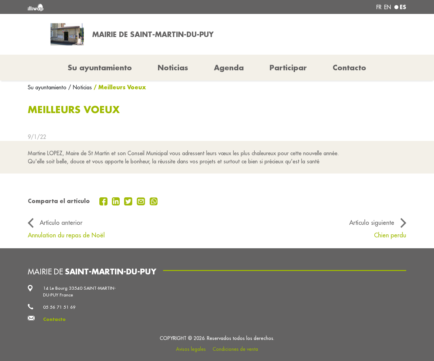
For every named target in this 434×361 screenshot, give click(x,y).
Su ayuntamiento (48, 87)
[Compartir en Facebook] (104, 200)
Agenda (229, 67)
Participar (288, 67)
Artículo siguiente (371, 223)
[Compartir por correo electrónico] (141, 200)
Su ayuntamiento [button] (100, 67)
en (387, 7)
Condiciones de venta (235, 349)
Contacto (349, 67)
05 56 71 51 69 (59, 307)
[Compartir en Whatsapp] (153, 200)
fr (378, 7)
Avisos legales (191, 349)
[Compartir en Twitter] (129, 200)
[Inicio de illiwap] (104, 7)
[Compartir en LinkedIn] (117, 200)
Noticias (173, 67)
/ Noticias (80, 87)
